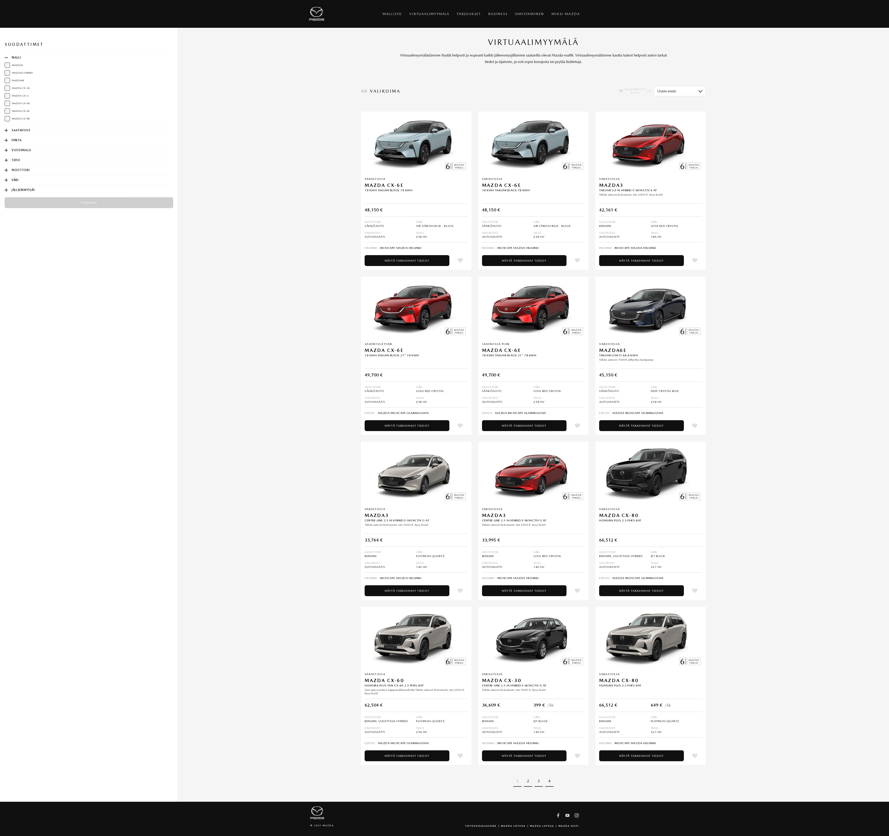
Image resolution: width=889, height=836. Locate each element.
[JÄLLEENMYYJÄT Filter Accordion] (6, 190)
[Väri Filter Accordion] (6, 180)
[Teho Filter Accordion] (6, 160)
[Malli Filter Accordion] (6, 57)
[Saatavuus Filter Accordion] (6, 130)
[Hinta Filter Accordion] (6, 140)
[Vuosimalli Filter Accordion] (6, 150)
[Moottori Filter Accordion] (6, 170)
